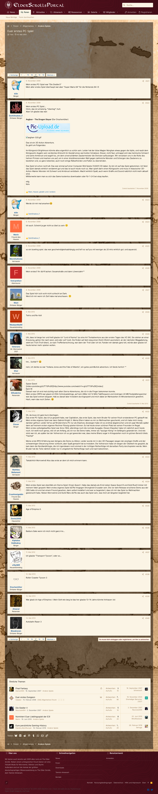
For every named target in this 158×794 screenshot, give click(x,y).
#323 (147, 200)
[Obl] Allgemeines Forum (47, 700)
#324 (147, 222)
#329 (147, 334)
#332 (147, 412)
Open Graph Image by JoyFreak (17, 791)
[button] (17, 12)
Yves (11, 34)
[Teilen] (143, 81)
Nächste (50, 75)
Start (144, 783)
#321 (147, 81)
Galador (18, 700)
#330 (147, 358)
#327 (147, 290)
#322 (147, 103)
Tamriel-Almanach (62, 772)
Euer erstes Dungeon (25, 697)
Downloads (60, 768)
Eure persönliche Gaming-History (31, 725)
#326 (147, 268)
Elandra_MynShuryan (24, 728)
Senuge (139, 727)
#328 (147, 312)
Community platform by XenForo (28, 789)
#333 (147, 457)
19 (43, 75)
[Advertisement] (79, 56)
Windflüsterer (137, 719)
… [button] (24, 75)
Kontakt (58, 777)
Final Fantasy (22, 688)
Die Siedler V (22, 708)
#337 (147, 552)
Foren (58, 763)
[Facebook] (148, 790)
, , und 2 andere (41, 192)
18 (39, 75)
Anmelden (110, 758)
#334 (147, 482)
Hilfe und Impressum (133, 783)
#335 (147, 506)
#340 (147, 618)
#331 (147, 380)
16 (32, 75)
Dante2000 (20, 691)
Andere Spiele (48, 691)
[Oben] (148, 782)
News (58, 758)
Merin (18, 719)
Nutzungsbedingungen (103, 783)
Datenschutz (118, 783)
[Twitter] (152, 790)
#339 (147, 596)
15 (28, 75)
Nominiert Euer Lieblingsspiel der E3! (33, 716)
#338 (147, 574)
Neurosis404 (20, 710)
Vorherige (14, 75)
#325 (147, 246)
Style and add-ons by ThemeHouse (67, 789)
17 (35, 75)
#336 (147, 528)
